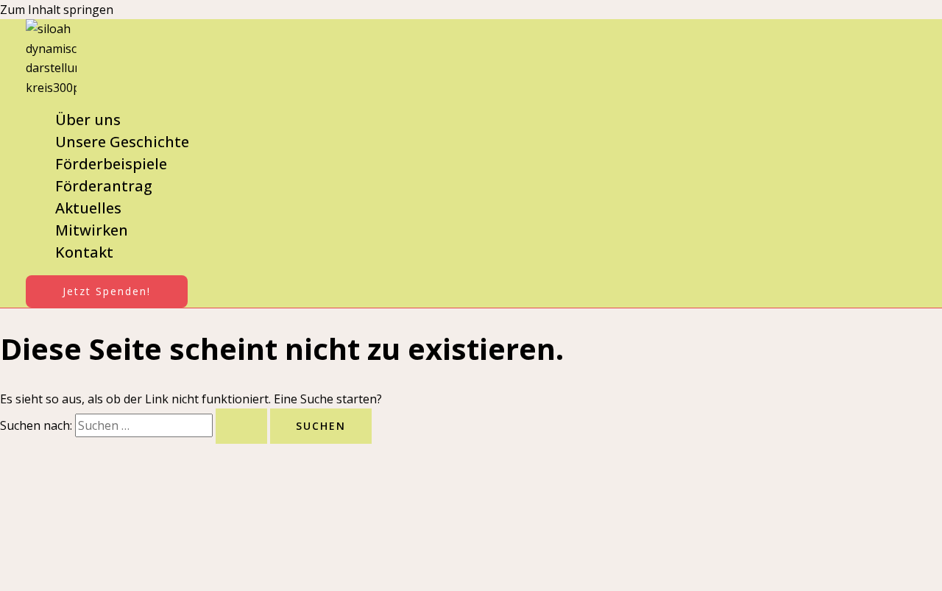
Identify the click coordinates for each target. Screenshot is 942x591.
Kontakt (84, 252)
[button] (107, 291)
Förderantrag (103, 186)
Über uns (88, 120)
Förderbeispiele (111, 164)
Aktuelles (88, 208)
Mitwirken (91, 230)
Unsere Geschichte (122, 142)
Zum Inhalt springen (56, 9)
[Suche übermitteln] (241, 426)
